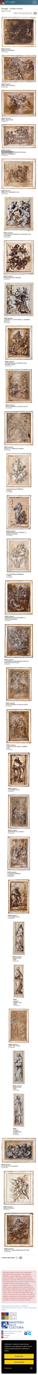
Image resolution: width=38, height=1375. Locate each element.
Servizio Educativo (8, 1333)
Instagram (6, 1335)
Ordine (15, 13)
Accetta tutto (19, 1356)
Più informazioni (34, 49)
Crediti (25, 1308)
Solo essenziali (19, 1362)
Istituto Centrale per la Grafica (10, 1306)
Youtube (5, 1337)
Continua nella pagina (8, 1257)
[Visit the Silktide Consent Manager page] (31, 1368)
